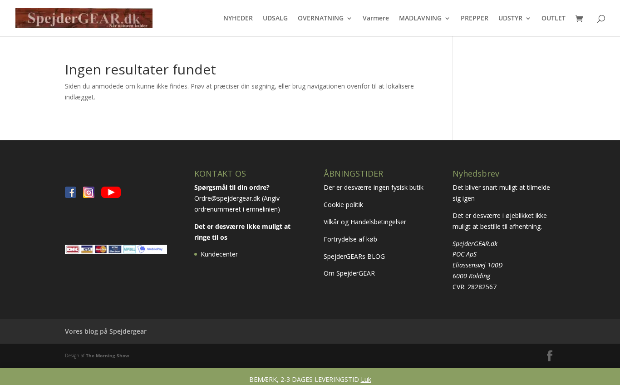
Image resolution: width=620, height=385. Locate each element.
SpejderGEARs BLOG (354, 256)
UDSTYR (510, 18)
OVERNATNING (321, 18)
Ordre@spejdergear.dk (227, 198)
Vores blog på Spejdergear (106, 331)
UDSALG (275, 18)
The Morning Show (107, 355)
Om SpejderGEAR (349, 273)
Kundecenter (219, 254)
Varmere (376, 18)
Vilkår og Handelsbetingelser (366, 221)
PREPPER (474, 18)
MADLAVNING (420, 18)
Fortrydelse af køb (351, 239)
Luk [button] (366, 379)
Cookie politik (344, 204)
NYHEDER (238, 18)
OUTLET (553, 18)
